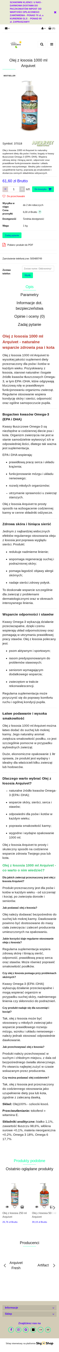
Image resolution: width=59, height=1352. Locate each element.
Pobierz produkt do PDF (20, 244)
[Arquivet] (43, 143)
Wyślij (27, 275)
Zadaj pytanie (12, 235)
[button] (52, 28)
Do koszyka (41, 189)
